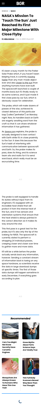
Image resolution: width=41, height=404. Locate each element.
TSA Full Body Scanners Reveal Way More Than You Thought (30, 382)
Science (5, 11)
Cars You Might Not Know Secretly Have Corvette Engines (9, 347)
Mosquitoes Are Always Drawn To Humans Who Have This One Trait (10, 382)
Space (13, 11)
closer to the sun (24, 83)
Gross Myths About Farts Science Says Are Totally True (30, 346)
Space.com (10, 131)
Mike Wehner (9, 39)
